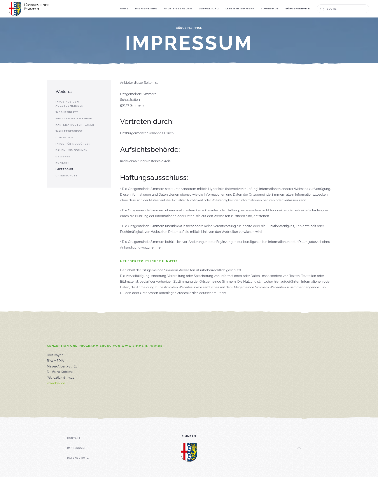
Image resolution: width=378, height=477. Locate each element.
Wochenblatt (67, 112)
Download (64, 137)
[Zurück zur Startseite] (29, 8)
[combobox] (343, 8)
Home (124, 8)
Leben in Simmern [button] (240, 8)
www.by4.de (56, 383)
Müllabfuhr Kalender (74, 118)
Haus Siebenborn (178, 8)
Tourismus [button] (270, 8)
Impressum (65, 169)
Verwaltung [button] (209, 8)
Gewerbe (63, 156)
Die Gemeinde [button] (146, 8)
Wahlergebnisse (69, 131)
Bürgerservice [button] (297, 8)
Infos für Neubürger (73, 144)
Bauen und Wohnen (72, 150)
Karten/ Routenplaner (75, 125)
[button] (299, 448)
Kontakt (62, 163)
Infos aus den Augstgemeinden (70, 103)
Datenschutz (67, 175)
